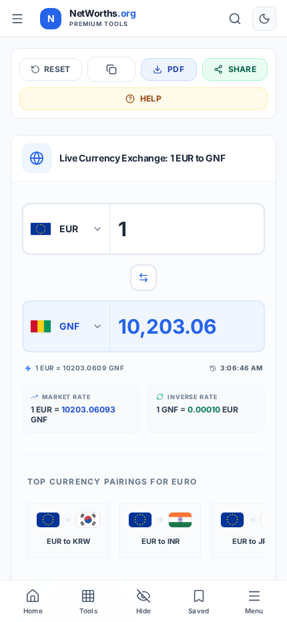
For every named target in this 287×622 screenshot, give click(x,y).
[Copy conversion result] (111, 69)
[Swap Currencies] (143, 277)
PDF (176, 69)
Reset (57, 69)
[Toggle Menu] (17, 19)
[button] (68, 531)
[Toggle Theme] (264, 19)
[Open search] (235, 19)
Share (242, 69)
